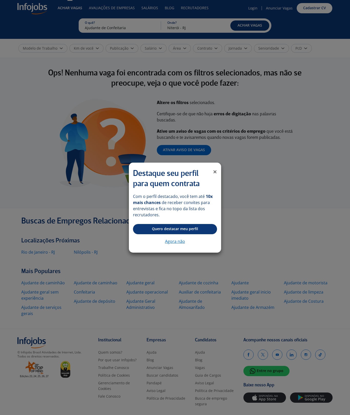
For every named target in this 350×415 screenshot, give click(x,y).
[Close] (215, 172)
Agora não (175, 241)
